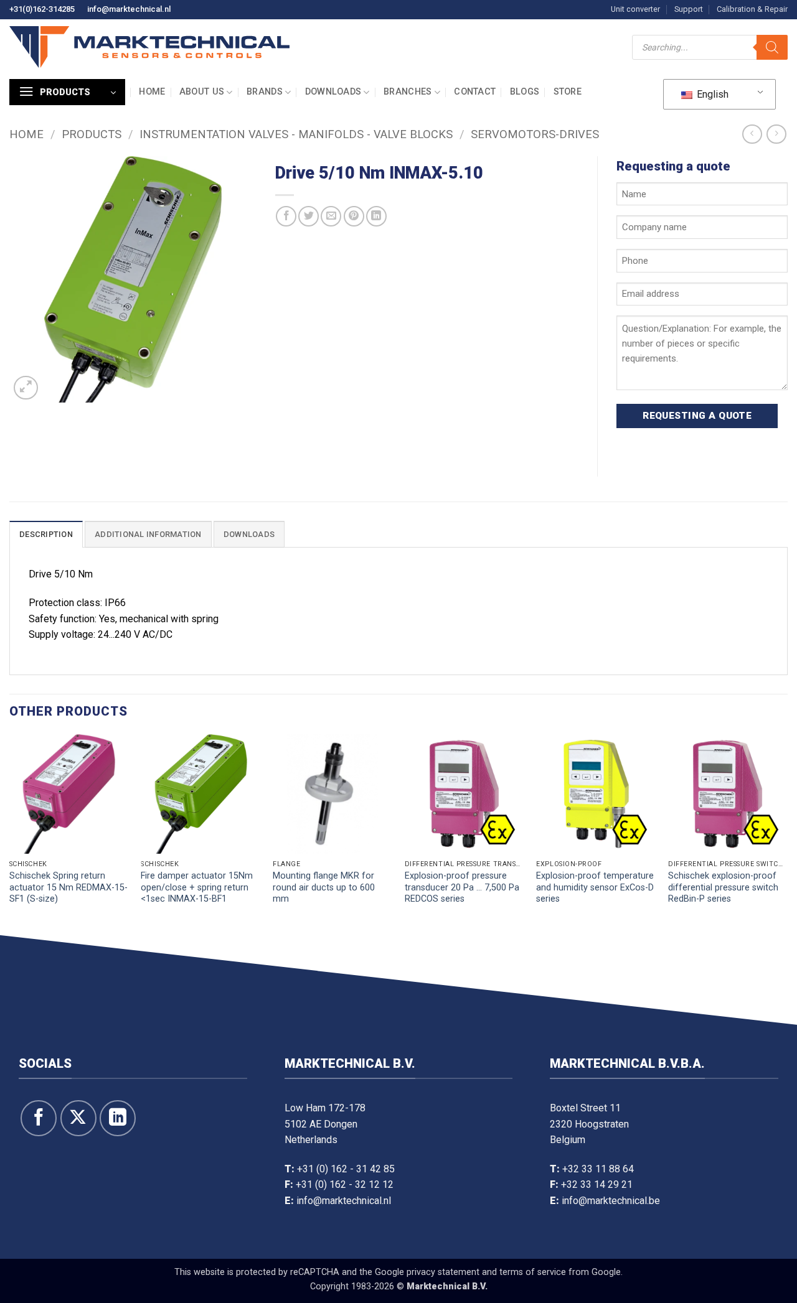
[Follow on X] (78, 1118)
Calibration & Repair (752, 9)
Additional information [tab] (148, 534)
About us (201, 91)
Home (152, 91)
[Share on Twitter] (308, 216)
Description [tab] (46, 534)
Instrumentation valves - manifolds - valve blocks (296, 134)
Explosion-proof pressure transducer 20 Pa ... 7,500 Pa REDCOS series (462, 887)
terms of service (532, 1272)
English (711, 94)
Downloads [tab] (249, 534)
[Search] (772, 47)
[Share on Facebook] (286, 216)
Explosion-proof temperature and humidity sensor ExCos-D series (595, 887)
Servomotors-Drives (535, 134)
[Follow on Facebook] (39, 1118)
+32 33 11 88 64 (598, 1169)
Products (91, 134)
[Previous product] (776, 134)
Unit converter (635, 9)
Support (688, 9)
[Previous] (10, 832)
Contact (475, 91)
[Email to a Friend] (331, 216)
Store (568, 91)
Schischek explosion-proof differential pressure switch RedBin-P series (723, 887)
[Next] (787, 832)
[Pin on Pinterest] (354, 216)
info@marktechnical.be (611, 1201)
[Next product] (752, 134)
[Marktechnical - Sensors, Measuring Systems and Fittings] (149, 47)
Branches (408, 91)
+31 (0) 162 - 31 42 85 (346, 1169)
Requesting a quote (697, 415)
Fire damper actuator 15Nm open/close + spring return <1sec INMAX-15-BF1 (197, 887)
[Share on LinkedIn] (376, 216)
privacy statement (443, 1272)
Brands (265, 91)
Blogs (524, 91)
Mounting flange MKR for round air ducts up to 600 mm (324, 887)
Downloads (333, 91)
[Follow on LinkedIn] (118, 1118)
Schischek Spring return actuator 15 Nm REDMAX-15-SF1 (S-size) (68, 887)
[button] (67, 92)
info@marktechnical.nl (129, 9)
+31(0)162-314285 (42, 9)
